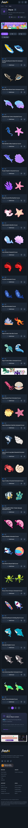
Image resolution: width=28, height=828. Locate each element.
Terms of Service (18, 785)
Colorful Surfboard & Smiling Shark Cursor (13, 617)
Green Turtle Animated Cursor (10, 699)
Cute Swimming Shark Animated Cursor (12, 672)
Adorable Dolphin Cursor (8, 645)
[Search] (19, 2)
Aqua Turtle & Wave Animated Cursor (11, 360)
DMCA (16, 793)
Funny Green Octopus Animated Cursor (12, 590)
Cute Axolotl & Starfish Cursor (10, 225)
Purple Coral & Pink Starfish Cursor (11, 198)
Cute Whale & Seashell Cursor (10, 252)
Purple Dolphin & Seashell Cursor (10, 170)
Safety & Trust (4, 787)
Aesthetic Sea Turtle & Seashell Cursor (12, 116)
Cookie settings (18, 791)
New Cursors (4, 774)
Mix (5, 58)
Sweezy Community (5, 793)
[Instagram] (5, 761)
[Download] (24, 65)
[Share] (15, 9)
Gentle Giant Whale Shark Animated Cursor (13, 89)
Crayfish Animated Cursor (9, 279)
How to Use (3, 789)
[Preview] (21, 65)
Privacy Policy (18, 787)
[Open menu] (25, 2)
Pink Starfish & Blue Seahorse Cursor (11, 143)
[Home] (4, 2)
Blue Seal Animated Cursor (9, 306)
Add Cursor (11, 65)
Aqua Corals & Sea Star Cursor (10, 333)
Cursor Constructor (19, 772)
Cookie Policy (18, 789)
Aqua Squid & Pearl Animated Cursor (11, 398)
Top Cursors (3, 772)
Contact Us (3, 791)
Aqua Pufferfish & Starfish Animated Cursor (13, 425)
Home (2, 6)
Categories (3, 776)
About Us (3, 785)
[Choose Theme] (22, 2)
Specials (3, 779)
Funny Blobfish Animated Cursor (10, 536)
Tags (6, 6)
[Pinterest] (8, 761)
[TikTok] (11, 761)
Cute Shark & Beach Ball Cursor (10, 563)
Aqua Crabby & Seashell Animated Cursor (13, 480)
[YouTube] (2, 761)
